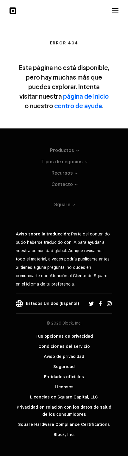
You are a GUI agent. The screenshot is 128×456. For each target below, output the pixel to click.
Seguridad (64, 366)
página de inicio (86, 96)
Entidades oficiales (64, 376)
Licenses (64, 386)
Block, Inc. (64, 434)
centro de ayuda (78, 106)
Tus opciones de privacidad (64, 336)
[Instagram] (109, 303)
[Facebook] (100, 303)
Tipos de (62, 162)
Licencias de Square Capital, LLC (64, 397)
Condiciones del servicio (64, 346)
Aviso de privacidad (64, 356)
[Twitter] (91, 303)
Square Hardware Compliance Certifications (64, 424)
